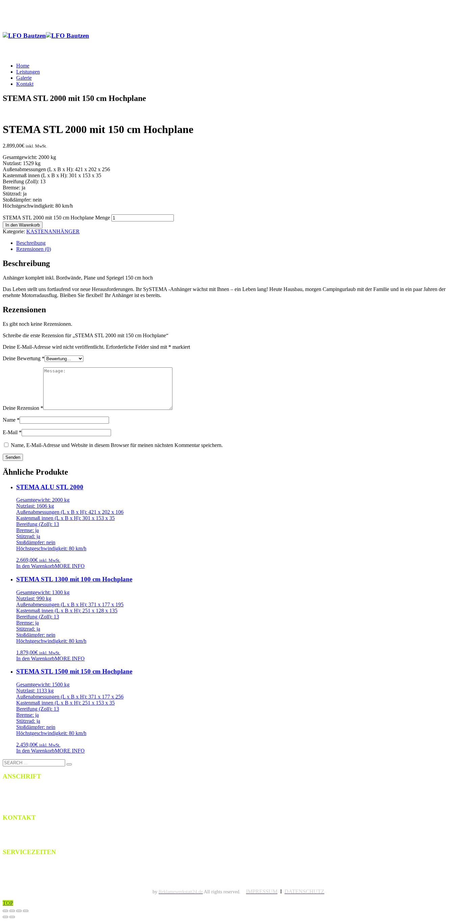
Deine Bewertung (24, 358)
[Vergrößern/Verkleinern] (5, 911)
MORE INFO (70, 566)
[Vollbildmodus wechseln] (12, 911)
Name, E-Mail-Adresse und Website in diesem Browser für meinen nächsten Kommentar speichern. (117, 445)
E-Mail (12, 432)
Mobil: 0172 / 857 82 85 (33, 831)
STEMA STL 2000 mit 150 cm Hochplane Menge (56, 217)
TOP (8, 903)
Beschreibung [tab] (31, 243)
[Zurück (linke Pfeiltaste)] (5, 917)
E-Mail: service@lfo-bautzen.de (42, 838)
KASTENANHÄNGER (53, 231)
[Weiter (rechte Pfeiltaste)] (12, 917)
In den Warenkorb (22, 225)
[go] (69, 764)
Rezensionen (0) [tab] (33, 249)
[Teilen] (19, 911)
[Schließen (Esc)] (25, 911)
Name (11, 420)
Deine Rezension (23, 408)
